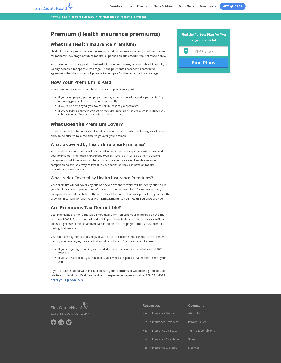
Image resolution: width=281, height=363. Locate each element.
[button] (138, 6)
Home (54, 16)
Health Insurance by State (159, 330)
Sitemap (194, 347)
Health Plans (136, 6)
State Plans (186, 6)
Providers (116, 6)
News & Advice (163, 6)
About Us (194, 313)
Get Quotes (232, 6)
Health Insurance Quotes (159, 313)
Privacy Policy (197, 322)
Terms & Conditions (201, 330)
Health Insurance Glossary (78, 16)
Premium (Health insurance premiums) (122, 16)
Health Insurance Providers (160, 322)
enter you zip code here (67, 280)
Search (192, 339)
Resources (206, 6)
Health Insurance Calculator (161, 339)
